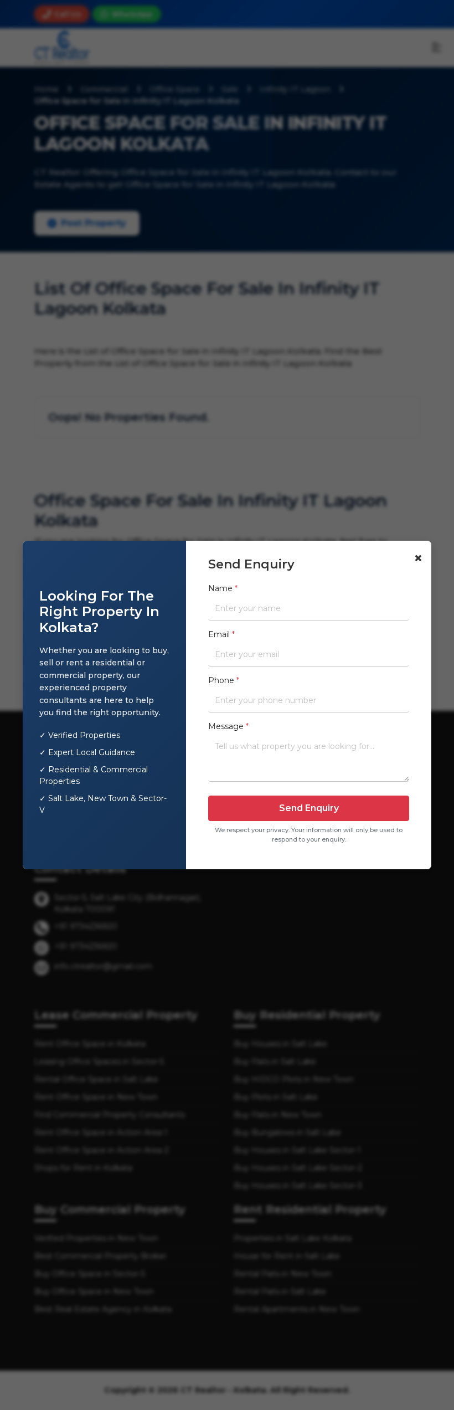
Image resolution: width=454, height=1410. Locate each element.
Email (221, 634)
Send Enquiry (309, 808)
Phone (223, 680)
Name (223, 588)
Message (228, 726)
